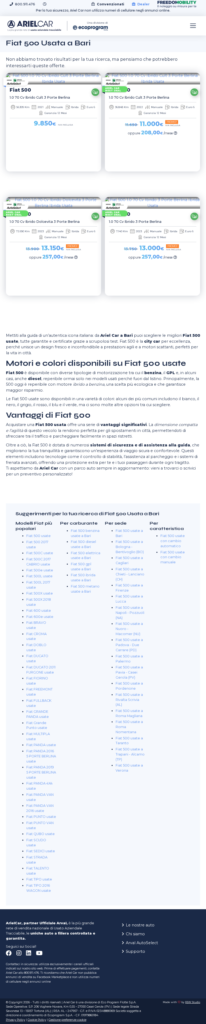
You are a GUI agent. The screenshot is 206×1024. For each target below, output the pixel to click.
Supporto (135, 951)
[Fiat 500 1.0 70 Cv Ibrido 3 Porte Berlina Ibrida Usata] (152, 203)
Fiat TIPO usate (39, 879)
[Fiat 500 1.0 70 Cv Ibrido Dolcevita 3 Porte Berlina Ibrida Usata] (53, 203)
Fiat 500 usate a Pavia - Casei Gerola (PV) (129, 672)
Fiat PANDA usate (41, 745)
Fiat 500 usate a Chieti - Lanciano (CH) (130, 574)
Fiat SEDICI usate (40, 851)
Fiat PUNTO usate (41, 817)
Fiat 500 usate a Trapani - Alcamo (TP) (130, 754)
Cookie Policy (37, 1020)
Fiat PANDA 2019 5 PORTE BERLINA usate (41, 772)
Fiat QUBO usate (40, 834)
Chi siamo (135, 934)
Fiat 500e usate (39, 570)
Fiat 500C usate (39, 553)
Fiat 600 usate (38, 610)
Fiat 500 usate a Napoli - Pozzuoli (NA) (130, 613)
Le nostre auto (140, 925)
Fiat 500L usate (39, 576)
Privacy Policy (15, 1020)
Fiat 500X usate (39, 593)
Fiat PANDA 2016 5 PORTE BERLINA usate (41, 756)
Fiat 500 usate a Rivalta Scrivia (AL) (129, 700)
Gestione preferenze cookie (67, 1020)
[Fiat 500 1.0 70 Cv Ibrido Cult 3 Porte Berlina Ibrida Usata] (53, 78)
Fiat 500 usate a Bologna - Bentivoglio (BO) (130, 547)
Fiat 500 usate (38, 536)
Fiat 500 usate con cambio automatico (172, 541)
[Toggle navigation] (193, 26)
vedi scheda (51, 180)
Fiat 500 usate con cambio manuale (172, 557)
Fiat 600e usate (39, 617)
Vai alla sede (179, 1013)
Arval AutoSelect (142, 942)
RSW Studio (192, 1002)
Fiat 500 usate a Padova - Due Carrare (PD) (129, 645)
